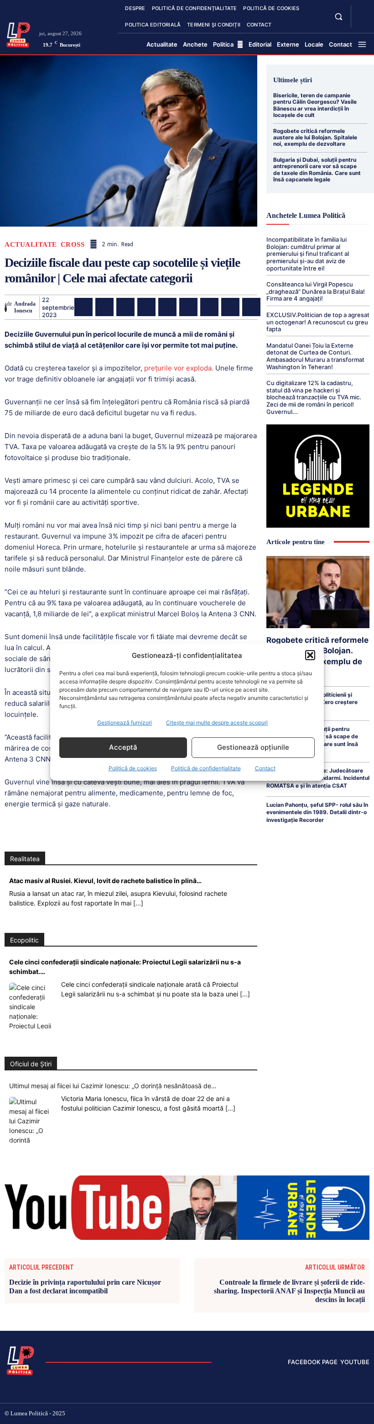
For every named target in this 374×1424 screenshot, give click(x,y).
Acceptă (123, 747)
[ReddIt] (188, 307)
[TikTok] (308, 1414)
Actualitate (31, 244)
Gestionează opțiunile (253, 747)
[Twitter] (104, 307)
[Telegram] (230, 307)
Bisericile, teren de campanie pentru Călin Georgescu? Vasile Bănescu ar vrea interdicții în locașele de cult (315, 105)
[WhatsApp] (146, 307)
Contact (265, 768)
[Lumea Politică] (18, 34)
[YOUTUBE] (361, 21)
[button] (310, 655)
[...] (138, 903)
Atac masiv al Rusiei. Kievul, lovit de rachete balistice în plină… (105, 880)
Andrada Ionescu (25, 307)
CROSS (73, 244)
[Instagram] (293, 1414)
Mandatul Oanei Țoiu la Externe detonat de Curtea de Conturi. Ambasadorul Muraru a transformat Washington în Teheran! (315, 356)
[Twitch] (323, 1414)
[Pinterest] (125, 307)
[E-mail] (209, 307)
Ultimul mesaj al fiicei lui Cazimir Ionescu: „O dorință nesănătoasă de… (113, 1086)
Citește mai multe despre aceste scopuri (217, 722)
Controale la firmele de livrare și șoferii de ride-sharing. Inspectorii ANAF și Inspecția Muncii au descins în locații (289, 1290)
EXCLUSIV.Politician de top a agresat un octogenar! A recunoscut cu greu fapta (317, 322)
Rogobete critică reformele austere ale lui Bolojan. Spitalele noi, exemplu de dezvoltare (315, 137)
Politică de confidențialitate (206, 768)
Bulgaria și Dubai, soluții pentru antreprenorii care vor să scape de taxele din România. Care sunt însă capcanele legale (317, 169)
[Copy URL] (251, 307)
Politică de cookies (133, 768)
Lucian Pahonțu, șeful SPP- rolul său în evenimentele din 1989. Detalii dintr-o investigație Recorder (317, 812)
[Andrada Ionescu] (6, 307)
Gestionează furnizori (124, 722)
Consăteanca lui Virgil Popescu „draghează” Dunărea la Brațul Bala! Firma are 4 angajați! (315, 291)
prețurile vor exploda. (177, 368)
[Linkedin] (167, 307)
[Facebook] (83, 307)
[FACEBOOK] (361, 10)
